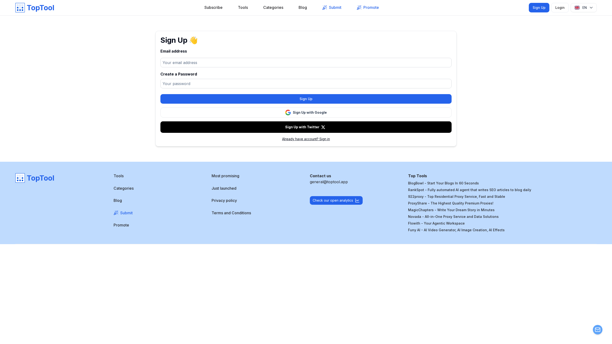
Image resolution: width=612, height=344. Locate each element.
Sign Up (539, 7)
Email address (173, 51)
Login (560, 7)
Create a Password (178, 74)
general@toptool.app (329, 181)
